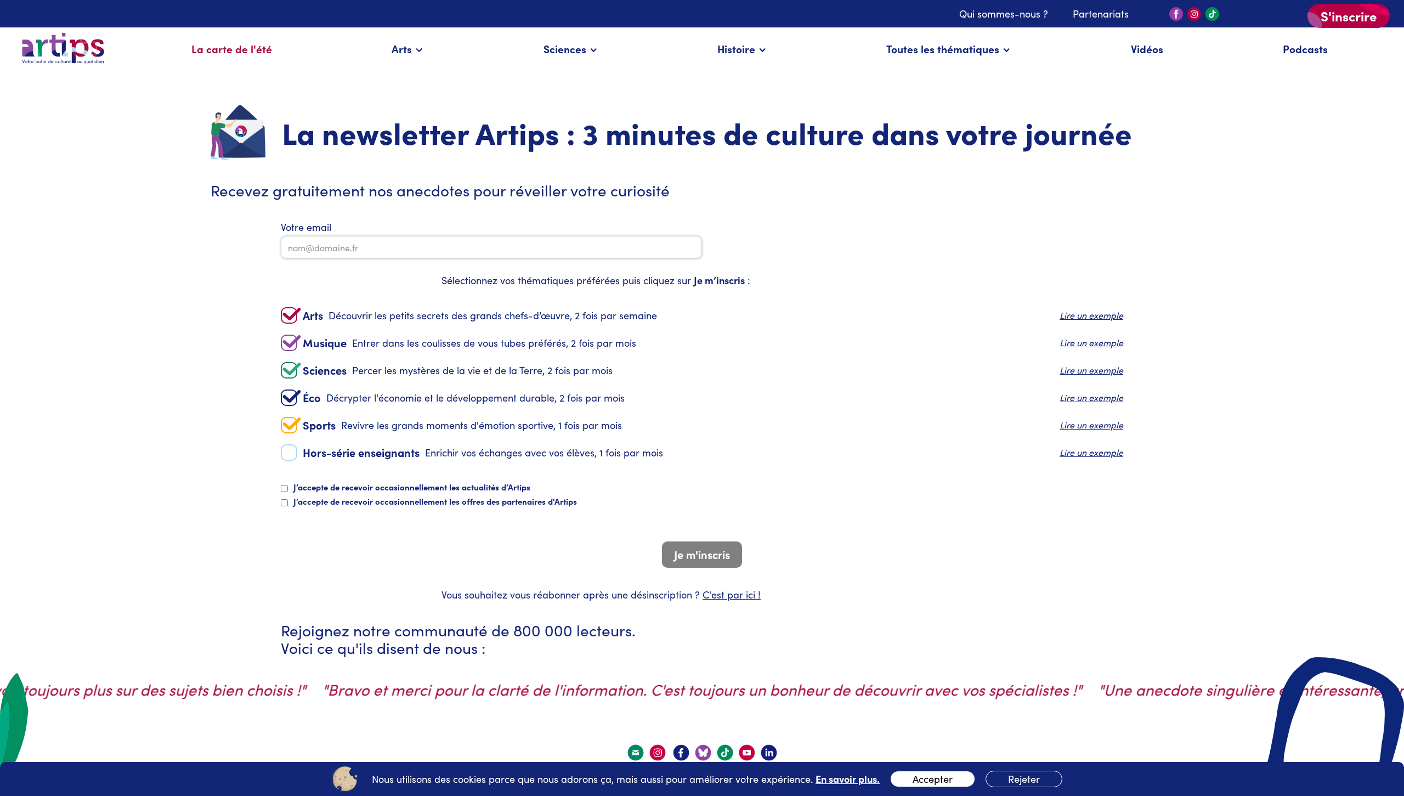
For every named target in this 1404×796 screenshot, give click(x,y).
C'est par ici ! (732, 594)
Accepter (933, 779)
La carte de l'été (231, 48)
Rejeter (1024, 779)
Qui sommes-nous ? (1003, 13)
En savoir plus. (848, 779)
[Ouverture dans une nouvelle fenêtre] (658, 752)
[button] (407, 48)
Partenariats (1101, 13)
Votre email (306, 227)
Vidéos (1147, 48)
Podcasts (1305, 48)
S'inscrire (1349, 16)
